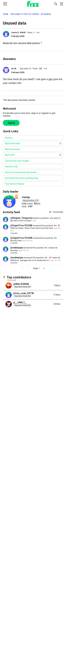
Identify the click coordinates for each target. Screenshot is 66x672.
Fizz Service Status (14, 184)
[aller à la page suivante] (44, 268)
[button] (6, 34)
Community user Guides (17, 161)
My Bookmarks (33, 143)
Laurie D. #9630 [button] (18, 32)
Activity (8, 137)
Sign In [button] (11, 123)
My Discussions (12, 149)
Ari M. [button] (14, 68)
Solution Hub (11, 166)
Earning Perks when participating (21, 178)
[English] (33, 4)
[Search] (55, 4)
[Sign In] (61, 4)
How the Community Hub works (21, 172)
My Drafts (33, 155)
